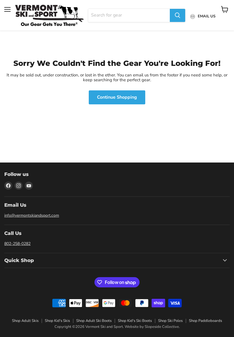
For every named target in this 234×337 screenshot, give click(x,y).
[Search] (177, 15)
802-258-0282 (17, 243)
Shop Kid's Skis (57, 320)
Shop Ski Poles (170, 320)
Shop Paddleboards (205, 320)
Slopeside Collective (162, 326)
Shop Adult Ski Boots (94, 320)
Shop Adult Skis (25, 320)
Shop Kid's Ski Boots (135, 320)
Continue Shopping (117, 97)
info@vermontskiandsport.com (31, 215)
